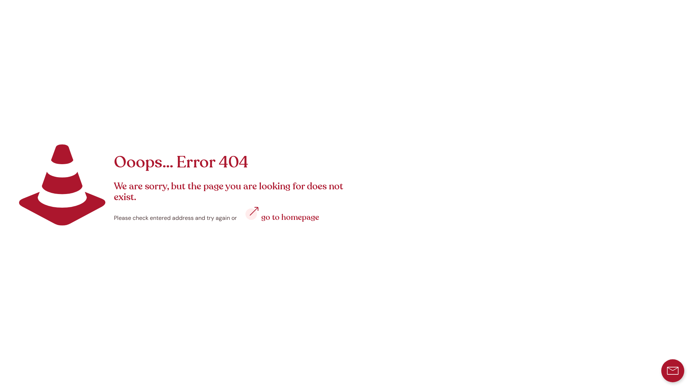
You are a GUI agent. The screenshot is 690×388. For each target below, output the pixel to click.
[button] (672, 370)
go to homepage (290, 217)
